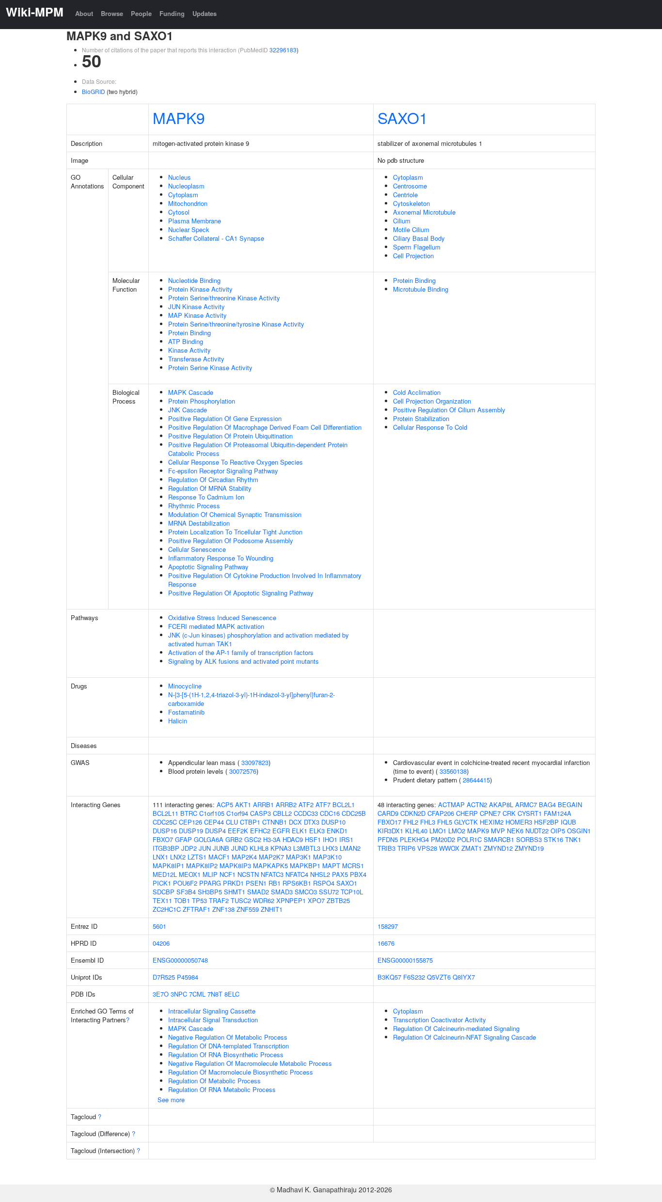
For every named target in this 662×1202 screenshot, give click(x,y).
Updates (204, 13)
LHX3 (330, 848)
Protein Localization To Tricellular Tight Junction (235, 531)
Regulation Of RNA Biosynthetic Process (226, 1054)
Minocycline (185, 685)
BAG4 (547, 804)
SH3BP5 (210, 891)
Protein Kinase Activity (200, 289)
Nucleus (179, 177)
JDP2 (189, 848)
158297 (388, 926)
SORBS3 (529, 839)
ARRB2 (286, 804)
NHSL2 (320, 874)
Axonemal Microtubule (424, 212)
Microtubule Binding (420, 289)
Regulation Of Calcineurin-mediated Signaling (456, 1028)
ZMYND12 (498, 848)
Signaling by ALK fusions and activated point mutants (243, 661)
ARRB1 (263, 804)
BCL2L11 (165, 813)
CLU (232, 822)
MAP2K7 (271, 856)
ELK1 (299, 830)
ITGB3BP (166, 848)
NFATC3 (272, 874)
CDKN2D (413, 813)
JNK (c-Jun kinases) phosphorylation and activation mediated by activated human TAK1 (258, 639)
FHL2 (410, 822)
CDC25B (354, 813)
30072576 (242, 771)
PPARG (210, 883)
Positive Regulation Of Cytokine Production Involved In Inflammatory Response (265, 580)
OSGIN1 (579, 830)
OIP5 (558, 830)
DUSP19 (191, 830)
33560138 (453, 771)
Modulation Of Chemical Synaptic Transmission (234, 514)
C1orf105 (211, 813)
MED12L (165, 874)
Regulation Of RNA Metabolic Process (222, 1089)
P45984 (187, 977)
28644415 (476, 779)
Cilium (401, 220)
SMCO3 (306, 891)
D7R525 (164, 977)
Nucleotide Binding (194, 280)
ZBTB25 (338, 900)
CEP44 (214, 822)
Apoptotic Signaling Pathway (208, 566)
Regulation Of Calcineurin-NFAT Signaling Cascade (464, 1037)
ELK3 (317, 830)
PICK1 (162, 883)
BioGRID (93, 91)
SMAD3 (282, 891)
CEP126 (190, 822)
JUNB (221, 848)
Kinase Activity (189, 350)
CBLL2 (282, 813)
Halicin (177, 720)
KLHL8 (259, 848)
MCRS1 (353, 865)
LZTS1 (197, 856)
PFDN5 (388, 839)
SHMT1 (234, 891)
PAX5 (340, 874)
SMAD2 (258, 891)
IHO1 (330, 839)
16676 (386, 943)
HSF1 (313, 839)
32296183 (283, 50)
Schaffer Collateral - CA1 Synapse (216, 238)
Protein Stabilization (421, 418)
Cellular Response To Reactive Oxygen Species (235, 462)
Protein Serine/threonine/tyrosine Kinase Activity (236, 323)
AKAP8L (501, 804)
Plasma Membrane (194, 220)
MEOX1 (190, 874)
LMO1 (437, 830)
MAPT (331, 865)
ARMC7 (526, 804)
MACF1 (219, 856)
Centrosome (410, 185)
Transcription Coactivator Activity (439, 1019)
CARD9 (388, 813)
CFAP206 (440, 813)
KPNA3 (280, 848)
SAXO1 (403, 117)
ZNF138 (223, 909)
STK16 (553, 839)
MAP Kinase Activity (197, 315)
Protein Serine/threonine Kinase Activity (224, 297)
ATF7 (323, 804)
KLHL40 (416, 830)
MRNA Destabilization (199, 523)
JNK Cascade (187, 409)
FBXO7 (163, 839)
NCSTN (248, 874)
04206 (161, 943)
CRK (509, 813)
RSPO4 (323, 883)
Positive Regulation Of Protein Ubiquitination (230, 435)
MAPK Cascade (190, 392)
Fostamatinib (186, 712)
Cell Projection (413, 255)
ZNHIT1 (272, 909)
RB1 (274, 883)
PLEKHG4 (414, 839)
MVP (498, 830)
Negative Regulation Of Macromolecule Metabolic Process (250, 1063)
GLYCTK (466, 822)
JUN (205, 848)
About (84, 13)
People (141, 13)
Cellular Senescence (197, 549)
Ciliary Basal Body (419, 238)
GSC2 (252, 839)
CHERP (467, 813)
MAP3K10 (327, 856)
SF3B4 (186, 891)
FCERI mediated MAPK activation (216, 626)
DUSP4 (215, 830)
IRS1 (346, 839)
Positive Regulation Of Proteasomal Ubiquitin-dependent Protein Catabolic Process (257, 449)
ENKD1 (337, 830)
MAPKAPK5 (270, 865)
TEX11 (162, 900)
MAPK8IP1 (168, 865)
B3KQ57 (389, 977)
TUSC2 (241, 900)
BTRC (188, 813)
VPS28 (427, 848)
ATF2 (306, 804)
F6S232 (414, 977)
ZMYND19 (529, 848)
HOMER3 (518, 822)
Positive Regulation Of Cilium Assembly (449, 409)
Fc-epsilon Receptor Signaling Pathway (223, 470)
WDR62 (263, 900)
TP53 (199, 900)
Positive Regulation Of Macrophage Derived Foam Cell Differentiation (265, 427)
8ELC (231, 994)
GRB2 (233, 839)
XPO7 (316, 900)
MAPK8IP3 (235, 865)
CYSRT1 (530, 813)
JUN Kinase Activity (196, 306)
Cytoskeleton (411, 203)
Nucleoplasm (186, 185)
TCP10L (352, 891)
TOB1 (182, 900)
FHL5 (444, 822)
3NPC (179, 994)
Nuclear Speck (188, 229)
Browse (112, 13)
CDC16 (330, 813)
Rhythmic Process (194, 505)
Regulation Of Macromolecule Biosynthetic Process (240, 1072)
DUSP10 (333, 822)
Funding (172, 13)
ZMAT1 (471, 848)
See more (171, 1099)
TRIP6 (406, 848)
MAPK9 (179, 117)
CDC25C (165, 822)
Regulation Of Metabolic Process (214, 1080)
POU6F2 (185, 883)
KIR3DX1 (390, 830)
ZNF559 (247, 909)
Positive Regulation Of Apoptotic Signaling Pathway (241, 592)
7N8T (214, 994)
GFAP (183, 839)
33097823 (254, 762)
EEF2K (238, 830)
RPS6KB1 (297, 883)
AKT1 (243, 804)
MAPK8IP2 (202, 865)
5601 (159, 926)
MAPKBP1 (305, 865)
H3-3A (272, 839)
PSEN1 (256, 883)
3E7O (161, 994)
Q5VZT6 (439, 977)
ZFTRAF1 (196, 909)
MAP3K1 (298, 856)
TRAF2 (219, 900)
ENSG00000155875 (405, 960)
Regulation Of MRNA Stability (210, 488)
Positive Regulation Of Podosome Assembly (230, 540)
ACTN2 (477, 804)
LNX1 (160, 856)
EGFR (281, 830)
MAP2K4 (244, 856)
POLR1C (469, 839)
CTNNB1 (274, 822)
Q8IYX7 (464, 977)
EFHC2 (260, 830)
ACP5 (225, 804)
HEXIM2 (492, 822)
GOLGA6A (208, 839)
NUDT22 (537, 830)
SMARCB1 (499, 839)
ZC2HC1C (167, 909)
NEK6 (515, 830)
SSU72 (329, 891)
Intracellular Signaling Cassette (211, 1010)
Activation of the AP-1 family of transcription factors (241, 652)
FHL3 (427, 822)
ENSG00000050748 (180, 960)
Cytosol (178, 212)
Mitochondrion (187, 203)
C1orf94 (237, 813)
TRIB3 (386, 848)
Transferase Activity (196, 358)
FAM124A (557, 813)
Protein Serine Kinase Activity (210, 367)
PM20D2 (443, 839)
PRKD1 (233, 883)
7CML (197, 994)
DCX (295, 822)
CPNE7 (490, 813)
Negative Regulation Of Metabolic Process (227, 1037)
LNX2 (178, 856)
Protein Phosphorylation (201, 401)
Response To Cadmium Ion (206, 496)
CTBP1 (250, 822)
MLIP (210, 874)
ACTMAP (451, 804)
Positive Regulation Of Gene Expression (225, 418)
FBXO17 (389, 822)
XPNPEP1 (291, 900)
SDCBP (163, 891)
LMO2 (456, 830)
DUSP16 (165, 830)
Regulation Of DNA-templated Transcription (228, 1045)
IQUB (568, 822)
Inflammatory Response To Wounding (220, 557)
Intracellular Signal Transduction (213, 1019)
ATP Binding (185, 341)
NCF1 (228, 874)
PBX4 (358, 874)
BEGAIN (570, 804)
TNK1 (573, 839)
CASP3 (260, 813)
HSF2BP (546, 822)
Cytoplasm (183, 194)
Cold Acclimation (417, 392)
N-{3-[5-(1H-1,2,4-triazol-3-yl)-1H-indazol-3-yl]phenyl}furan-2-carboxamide (251, 699)
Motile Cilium (411, 229)
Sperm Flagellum (417, 246)
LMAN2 (350, 848)
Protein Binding (189, 332)
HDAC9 (293, 839)
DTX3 (311, 822)
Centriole (405, 194)
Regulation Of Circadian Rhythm (213, 479)
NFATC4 (296, 874)
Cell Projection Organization (432, 401)
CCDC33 (306, 813)
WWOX (449, 848)
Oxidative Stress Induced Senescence (222, 617)
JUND (239, 848)
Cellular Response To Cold (430, 427)
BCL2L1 (343, 804)
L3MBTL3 (306, 848)
